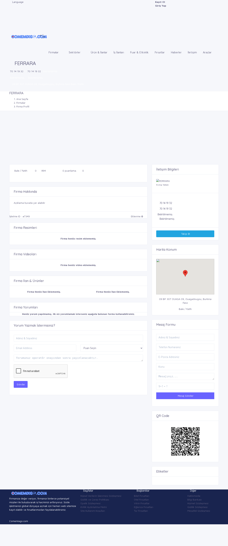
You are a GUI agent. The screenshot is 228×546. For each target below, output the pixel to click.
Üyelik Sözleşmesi (90, 503)
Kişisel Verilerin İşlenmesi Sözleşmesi (101, 495)
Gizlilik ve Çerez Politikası (95, 499)
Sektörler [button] (75, 52)
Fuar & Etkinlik (139, 52)
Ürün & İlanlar (99, 52)
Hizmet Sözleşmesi (197, 503)
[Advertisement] (114, 138)
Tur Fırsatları (141, 510)
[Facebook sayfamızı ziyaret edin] (10, 1)
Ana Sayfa (22, 98)
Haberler (176, 52)
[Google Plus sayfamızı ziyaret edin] (10, 5)
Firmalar (20, 102)
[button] (185, 273)
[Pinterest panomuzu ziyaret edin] (10, 24)
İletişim (192, 52)
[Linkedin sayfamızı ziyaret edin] (10, 13)
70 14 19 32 (16, 71)
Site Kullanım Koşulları (93, 510)
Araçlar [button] (208, 52)
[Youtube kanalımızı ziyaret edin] (10, 16)
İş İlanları (118, 52)
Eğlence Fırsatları (143, 506)
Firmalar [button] (53, 52)
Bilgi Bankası (194, 499)
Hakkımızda (193, 495)
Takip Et (185, 233)
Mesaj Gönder (185, 395)
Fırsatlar (160, 52)
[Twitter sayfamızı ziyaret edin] (10, 9)
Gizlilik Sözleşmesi (197, 506)
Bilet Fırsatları (141, 495)
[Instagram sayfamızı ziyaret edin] (10, 20)
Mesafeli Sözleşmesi (198, 510)
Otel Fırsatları (141, 499)
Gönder (20, 384)
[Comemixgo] (28, 36)
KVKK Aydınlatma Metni (94, 506)
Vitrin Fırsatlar (142, 503)
